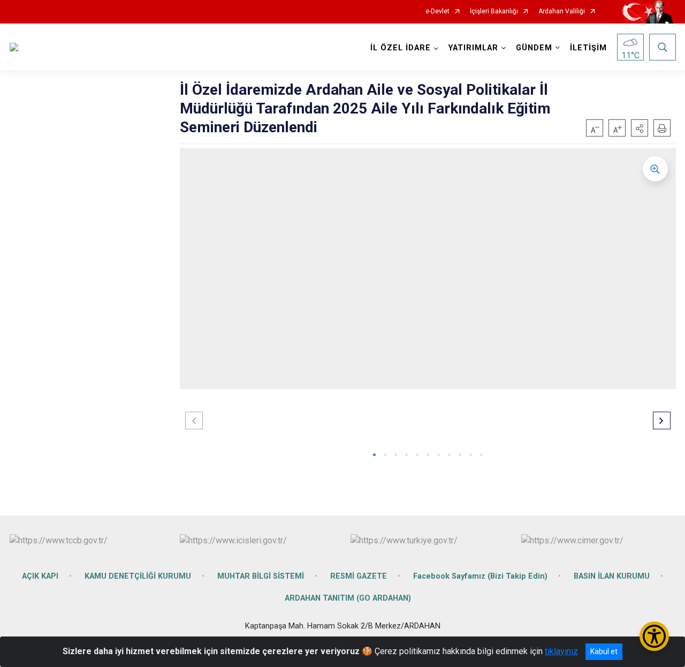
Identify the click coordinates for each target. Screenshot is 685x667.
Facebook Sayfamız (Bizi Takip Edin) (480, 576)
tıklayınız (561, 651)
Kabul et (604, 651)
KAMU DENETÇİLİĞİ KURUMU (138, 576)
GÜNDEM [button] (534, 47)
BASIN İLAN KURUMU (612, 576)
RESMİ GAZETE (358, 576)
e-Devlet (437, 11)
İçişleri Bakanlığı (494, 11)
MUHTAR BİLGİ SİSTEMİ (260, 576)
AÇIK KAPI (40, 576)
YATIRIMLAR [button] (473, 47)
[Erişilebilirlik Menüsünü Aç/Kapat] (654, 636)
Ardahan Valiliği (561, 11)
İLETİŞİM (588, 47)
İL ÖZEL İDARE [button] (400, 47)
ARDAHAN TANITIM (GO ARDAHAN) (348, 598)
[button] (639, 128)
